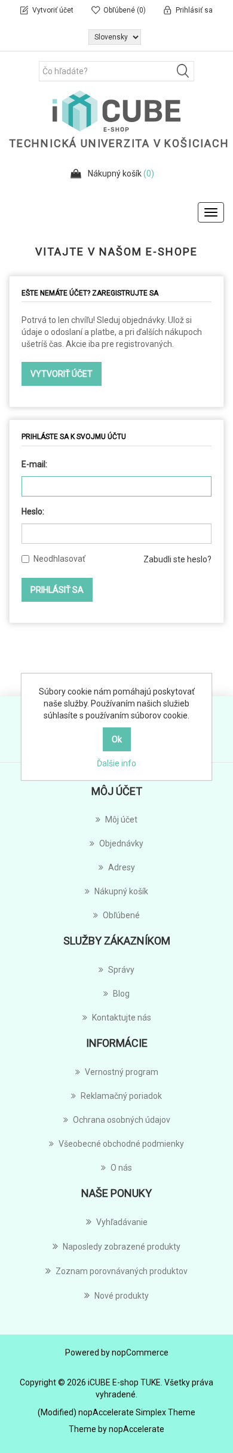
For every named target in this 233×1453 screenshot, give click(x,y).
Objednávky (121, 843)
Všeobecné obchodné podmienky (121, 1144)
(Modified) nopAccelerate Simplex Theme (116, 1412)
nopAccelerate (136, 1429)
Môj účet (121, 819)
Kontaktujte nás (121, 1017)
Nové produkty (121, 1295)
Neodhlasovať (59, 558)
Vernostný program (121, 1072)
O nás (121, 1167)
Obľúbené (121, 915)
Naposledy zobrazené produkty (121, 1246)
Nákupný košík (121, 891)
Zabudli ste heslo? (177, 559)
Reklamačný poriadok (121, 1096)
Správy (121, 969)
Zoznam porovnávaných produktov (122, 1271)
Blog (121, 993)
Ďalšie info (116, 763)
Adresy (121, 867)
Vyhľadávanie (122, 1222)
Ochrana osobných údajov (121, 1120)
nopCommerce (140, 1352)
